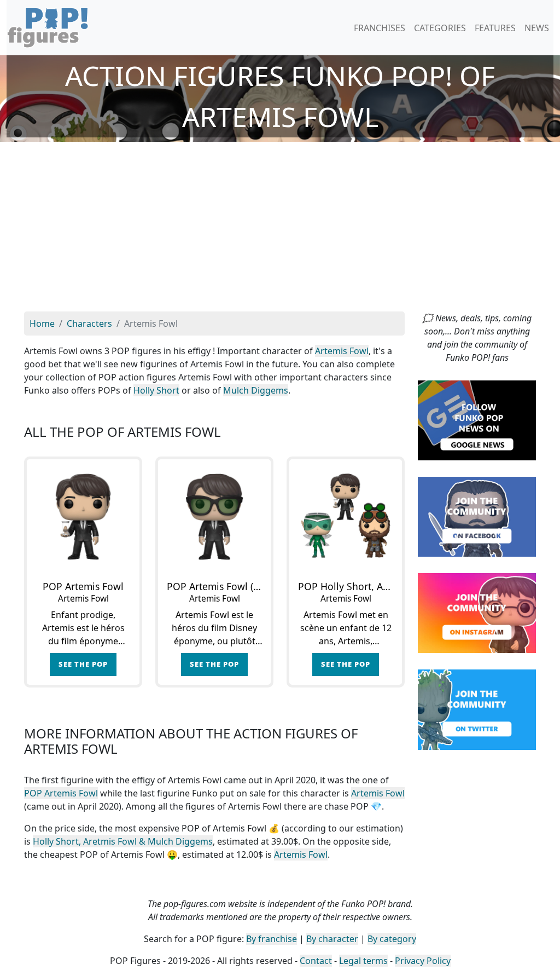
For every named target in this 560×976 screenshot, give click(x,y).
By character (332, 939)
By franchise (271, 939)
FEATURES (495, 28)
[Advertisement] (280, 229)
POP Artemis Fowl (61, 793)
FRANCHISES (379, 28)
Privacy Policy (423, 961)
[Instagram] (477, 613)
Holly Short (156, 390)
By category (392, 939)
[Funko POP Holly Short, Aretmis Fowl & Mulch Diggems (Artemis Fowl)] (345, 515)
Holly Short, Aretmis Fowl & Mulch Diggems (123, 841)
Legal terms (363, 961)
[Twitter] (477, 709)
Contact (316, 961)
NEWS (536, 28)
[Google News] (477, 419)
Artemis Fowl (342, 351)
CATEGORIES (440, 28)
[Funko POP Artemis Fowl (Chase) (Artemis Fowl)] (214, 515)
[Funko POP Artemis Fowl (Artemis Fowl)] (83, 515)
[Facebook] (477, 516)
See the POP (83, 664)
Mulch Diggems (255, 390)
